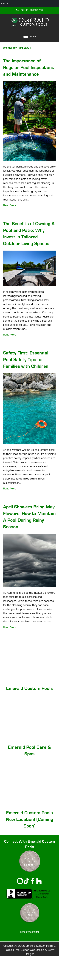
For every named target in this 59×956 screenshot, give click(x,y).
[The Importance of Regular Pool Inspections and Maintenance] (29, 120)
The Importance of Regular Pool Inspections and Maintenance (28, 67)
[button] (29, 10)
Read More (9, 205)
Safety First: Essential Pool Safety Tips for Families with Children (25, 359)
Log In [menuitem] (4, 3)
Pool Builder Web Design (29, 950)
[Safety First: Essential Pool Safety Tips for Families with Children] (29, 408)
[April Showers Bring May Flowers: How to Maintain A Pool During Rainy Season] (29, 560)
